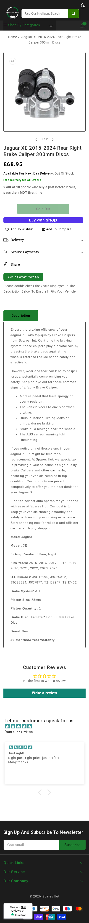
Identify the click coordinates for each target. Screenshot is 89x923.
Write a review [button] (44, 693)
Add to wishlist (22, 229)
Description (20, 315)
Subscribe (72, 845)
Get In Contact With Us (23, 277)
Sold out (43, 209)
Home (12, 37)
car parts (57, 470)
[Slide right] (52, 139)
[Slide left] (36, 139)
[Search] (73, 13)
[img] (47, 726)
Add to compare (58, 229)
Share (15, 264)
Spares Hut (50, 896)
